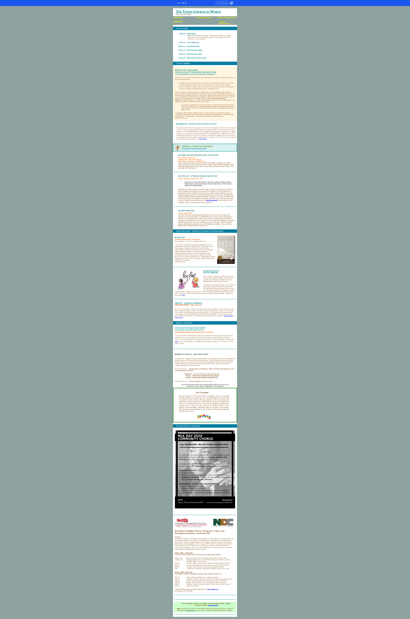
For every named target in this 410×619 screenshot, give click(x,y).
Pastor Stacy (203, 139)
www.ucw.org (213, 605)
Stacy (183, 295)
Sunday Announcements (224, 22)
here (176, 341)
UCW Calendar (178, 17)
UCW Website (178, 21)
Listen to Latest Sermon (204, 17)
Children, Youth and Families (226, 17)
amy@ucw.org (211, 200)
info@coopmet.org (212, 589)
